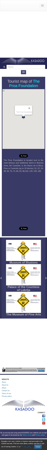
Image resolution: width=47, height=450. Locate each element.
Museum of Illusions (24, 262)
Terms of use (6, 393)
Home (4, 382)
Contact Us (6, 391)
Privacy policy (7, 396)
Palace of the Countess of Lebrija (23, 288)
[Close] (29, 108)
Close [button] (38, 447)
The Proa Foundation (24, 83)
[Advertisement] (23, 34)
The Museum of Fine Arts (23, 314)
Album (4, 388)
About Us (5, 385)
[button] (1, 278)
